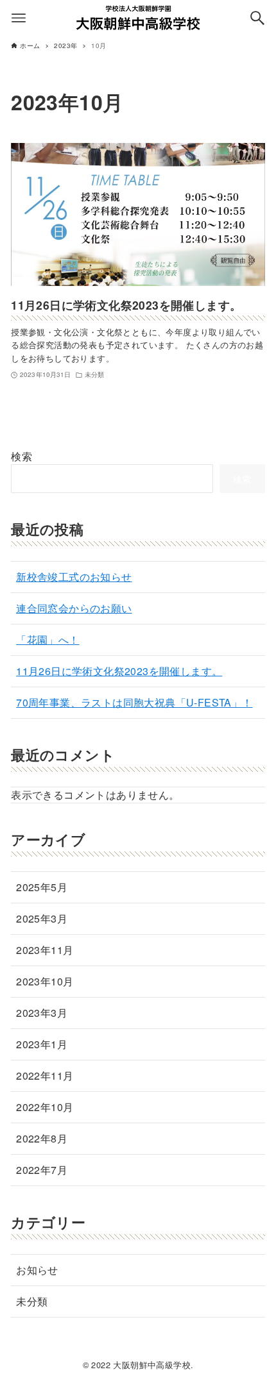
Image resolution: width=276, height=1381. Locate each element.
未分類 (31, 1301)
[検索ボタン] (257, 18)
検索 (21, 456)
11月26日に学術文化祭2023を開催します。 (119, 671)
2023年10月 (44, 981)
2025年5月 (41, 887)
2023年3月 (41, 1012)
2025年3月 (41, 918)
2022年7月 (41, 1169)
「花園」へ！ (47, 639)
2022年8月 (41, 1138)
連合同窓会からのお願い (74, 608)
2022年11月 (44, 1075)
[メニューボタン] (18, 18)
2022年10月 (44, 1107)
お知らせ (37, 1269)
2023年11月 (44, 949)
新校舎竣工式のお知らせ (74, 576)
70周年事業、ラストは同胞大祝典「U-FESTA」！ (134, 702)
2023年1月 (41, 1044)
